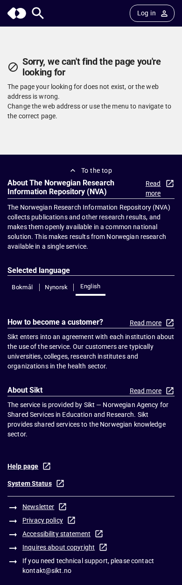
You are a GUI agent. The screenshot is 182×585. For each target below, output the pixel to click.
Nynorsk (56, 287)
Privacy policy (42, 520)
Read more (153, 188)
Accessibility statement (56, 533)
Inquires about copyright (58, 547)
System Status (29, 483)
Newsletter (38, 506)
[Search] (38, 13)
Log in (146, 13)
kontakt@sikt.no (46, 570)
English (90, 286)
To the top (96, 170)
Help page (22, 466)
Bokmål (22, 287)
